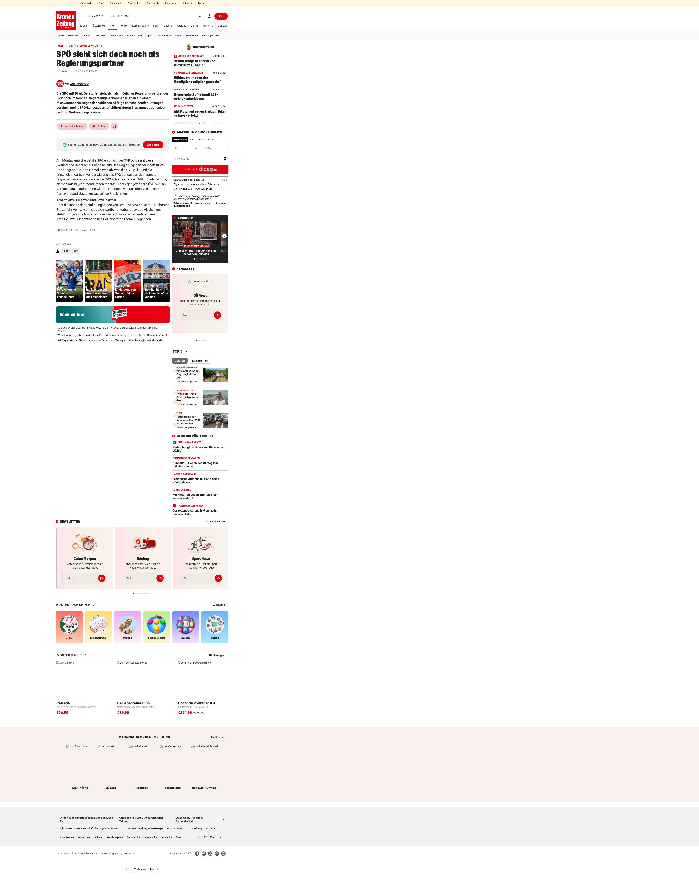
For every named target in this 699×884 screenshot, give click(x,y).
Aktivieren (153, 144)
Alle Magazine (218, 737)
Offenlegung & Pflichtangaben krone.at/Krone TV (86, 819)
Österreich (99, 25)
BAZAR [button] (211, 139)
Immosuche (171, 3)
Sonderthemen (164, 35)
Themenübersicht (157, 335)
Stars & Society (140, 25)
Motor (206, 25)
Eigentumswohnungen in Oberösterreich (200, 184)
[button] (213, 25)
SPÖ (66, 251)
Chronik (86, 35)
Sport (156, 25)
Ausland (181, 25)
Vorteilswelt (86, 3)
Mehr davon (192, 35)
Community (116, 3)
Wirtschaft (73, 35)
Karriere (210, 828)
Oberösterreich (65, 71)
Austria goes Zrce (210, 35)
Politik (123, 25)
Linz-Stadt (100, 35)
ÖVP (76, 251)
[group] (69, 281)
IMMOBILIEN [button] (180, 139)
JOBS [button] (192, 139)
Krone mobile (152, 3)
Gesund (168, 25)
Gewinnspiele (134, 3)
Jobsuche (187, 3)
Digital (194, 25)
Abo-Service (67, 837)
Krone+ (84, 25)
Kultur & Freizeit (135, 35)
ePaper (100, 3)
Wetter (178, 35)
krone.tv (222, 25)
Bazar (201, 3)
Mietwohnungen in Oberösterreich (200, 188)
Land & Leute (116, 35)
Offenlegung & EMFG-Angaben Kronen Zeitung (141, 819)
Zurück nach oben (142, 869)
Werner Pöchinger (79, 83)
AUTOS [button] (201, 139)
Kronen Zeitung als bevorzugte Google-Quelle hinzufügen (113, 144)
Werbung (196, 828)
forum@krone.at (144, 340)
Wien (112, 25)
